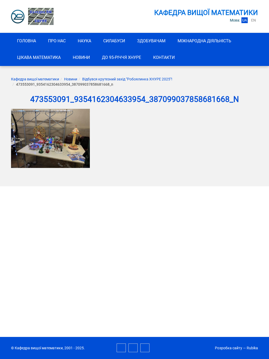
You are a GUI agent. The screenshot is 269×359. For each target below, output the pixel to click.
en (253, 20)
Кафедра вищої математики (35, 79)
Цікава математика (39, 57)
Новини (81, 57)
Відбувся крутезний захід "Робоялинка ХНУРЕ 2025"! (127, 79)
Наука (84, 40)
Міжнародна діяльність (204, 40)
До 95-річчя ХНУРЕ (121, 57)
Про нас (57, 40)
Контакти (164, 57)
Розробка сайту (228, 348)
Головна (26, 40)
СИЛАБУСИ (114, 40)
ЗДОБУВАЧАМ (151, 40)
